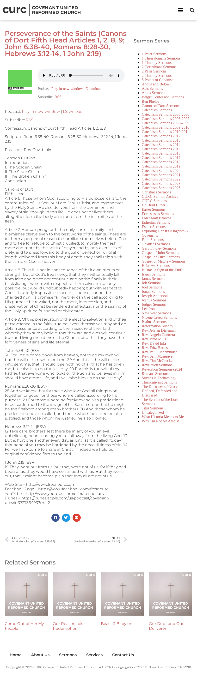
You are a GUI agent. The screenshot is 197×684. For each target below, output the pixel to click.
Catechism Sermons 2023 (161, 183)
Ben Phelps (150, 101)
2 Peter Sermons (154, 71)
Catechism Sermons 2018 (161, 162)
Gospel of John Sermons (160, 253)
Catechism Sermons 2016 (161, 153)
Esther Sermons (154, 227)
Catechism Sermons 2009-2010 (165, 127)
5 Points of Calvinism (158, 80)
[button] (180, 10)
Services (94, 655)
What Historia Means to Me (163, 417)
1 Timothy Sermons (157, 62)
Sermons (68, 655)
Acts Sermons (152, 88)
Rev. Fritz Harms (155, 348)
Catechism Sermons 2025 (161, 188)
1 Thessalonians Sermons (161, 58)
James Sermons (153, 278)
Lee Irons (149, 309)
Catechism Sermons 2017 (161, 158)
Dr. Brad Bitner (153, 205)
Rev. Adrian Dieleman (159, 330)
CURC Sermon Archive (160, 196)
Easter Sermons (153, 209)
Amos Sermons (153, 93)
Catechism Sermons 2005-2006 (165, 114)
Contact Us (123, 655)
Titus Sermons (152, 408)
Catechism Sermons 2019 (161, 166)
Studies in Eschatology (159, 378)
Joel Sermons (152, 287)
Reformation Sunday (157, 326)
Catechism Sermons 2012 (161, 136)
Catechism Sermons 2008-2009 (165, 123)
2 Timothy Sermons (157, 75)
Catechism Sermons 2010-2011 (165, 132)
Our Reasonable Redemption (68, 626)
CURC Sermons (154, 201)
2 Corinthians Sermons (159, 67)
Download (94, 89)
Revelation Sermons (157, 365)
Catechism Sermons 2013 (161, 140)
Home (16, 655)
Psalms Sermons (154, 322)
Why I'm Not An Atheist (160, 421)
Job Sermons (151, 283)
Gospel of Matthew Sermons (163, 261)
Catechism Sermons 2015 (161, 149)
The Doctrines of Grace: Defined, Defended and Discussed (160, 390)
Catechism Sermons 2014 (161, 145)
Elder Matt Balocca (156, 218)
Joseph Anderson (155, 296)
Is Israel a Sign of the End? (162, 270)
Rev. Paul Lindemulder (159, 352)
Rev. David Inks (154, 343)
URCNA (108, 667)
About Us (40, 655)
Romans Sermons (155, 374)
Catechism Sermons (157, 110)
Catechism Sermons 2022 (161, 179)
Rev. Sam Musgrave (157, 356)
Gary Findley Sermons (159, 248)
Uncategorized (153, 412)
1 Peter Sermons (154, 54)
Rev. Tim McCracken (158, 361)
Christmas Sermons (156, 192)
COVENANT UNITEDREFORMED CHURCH (56, 10)
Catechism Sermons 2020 (161, 170)
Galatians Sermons (156, 244)
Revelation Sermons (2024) (162, 369)
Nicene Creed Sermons (159, 317)
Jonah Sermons (153, 291)
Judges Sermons (154, 304)
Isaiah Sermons (153, 274)
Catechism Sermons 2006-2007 (165, 119)
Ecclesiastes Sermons (158, 214)
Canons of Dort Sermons (160, 106)
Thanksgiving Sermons (159, 382)
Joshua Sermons (154, 300)
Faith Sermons (153, 240)
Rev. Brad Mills (154, 339)
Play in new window (67, 89)
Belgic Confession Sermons (163, 97)
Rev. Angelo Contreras (159, 335)
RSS (58, 97)
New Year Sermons (156, 313)
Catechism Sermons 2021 (161, 175)
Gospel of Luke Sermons (161, 257)
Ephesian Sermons (156, 222)
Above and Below (156, 84)
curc (14, 9)
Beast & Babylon (116, 623)
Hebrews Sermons (156, 266)
